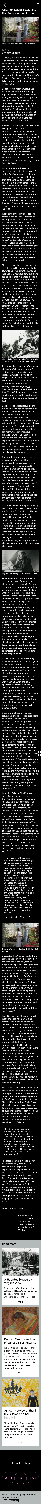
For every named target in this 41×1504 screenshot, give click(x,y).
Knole (4, 240)
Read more (14, 1501)
